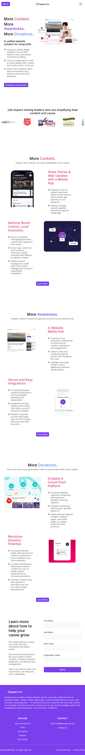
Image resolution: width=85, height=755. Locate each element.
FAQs (22, 727)
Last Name (48, 632)
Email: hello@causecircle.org (62, 723)
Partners (22, 735)
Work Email (48, 644)
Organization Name (52, 655)
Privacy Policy (79, 750)
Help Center (22, 739)
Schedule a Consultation (16, 85)
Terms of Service (63, 750)
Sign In (6, 4)
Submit (62, 670)
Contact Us (62, 728)
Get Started (22, 731)
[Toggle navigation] (80, 4)
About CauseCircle (22, 723)
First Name (48, 621)
